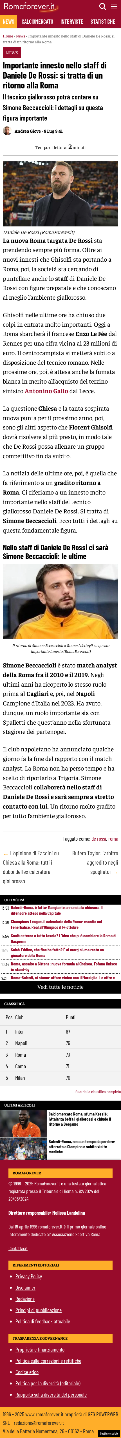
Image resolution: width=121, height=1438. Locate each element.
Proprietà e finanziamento (39, 1349)
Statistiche (103, 21)
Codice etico (27, 1371)
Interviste (71, 21)
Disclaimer (25, 1287)
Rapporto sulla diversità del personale (51, 1394)
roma (113, 838)
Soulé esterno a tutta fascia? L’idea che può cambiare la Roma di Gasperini (63, 938)
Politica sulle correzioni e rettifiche (48, 1360)
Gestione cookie (109, 1433)
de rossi (98, 838)
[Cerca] (102, 6)
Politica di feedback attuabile (42, 1321)
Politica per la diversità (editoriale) (47, 1383)
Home (8, 35)
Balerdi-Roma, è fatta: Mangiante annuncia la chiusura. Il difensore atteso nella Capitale (57, 910)
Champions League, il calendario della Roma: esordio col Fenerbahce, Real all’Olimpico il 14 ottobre (56, 924)
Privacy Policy (28, 1276)
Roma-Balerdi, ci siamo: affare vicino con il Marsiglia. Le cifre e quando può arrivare (63, 980)
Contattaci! (18, 1248)
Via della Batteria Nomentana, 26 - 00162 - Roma (48, 1431)
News (8, 21)
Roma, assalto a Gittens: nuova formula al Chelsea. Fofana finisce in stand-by (64, 966)
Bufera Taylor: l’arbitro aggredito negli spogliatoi (95, 862)
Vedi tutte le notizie (60, 986)
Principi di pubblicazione (38, 1309)
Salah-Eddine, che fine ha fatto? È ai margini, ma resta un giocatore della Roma (57, 952)
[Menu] (114, 6)
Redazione (25, 1298)
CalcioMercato (37, 21)
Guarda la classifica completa (98, 1091)
